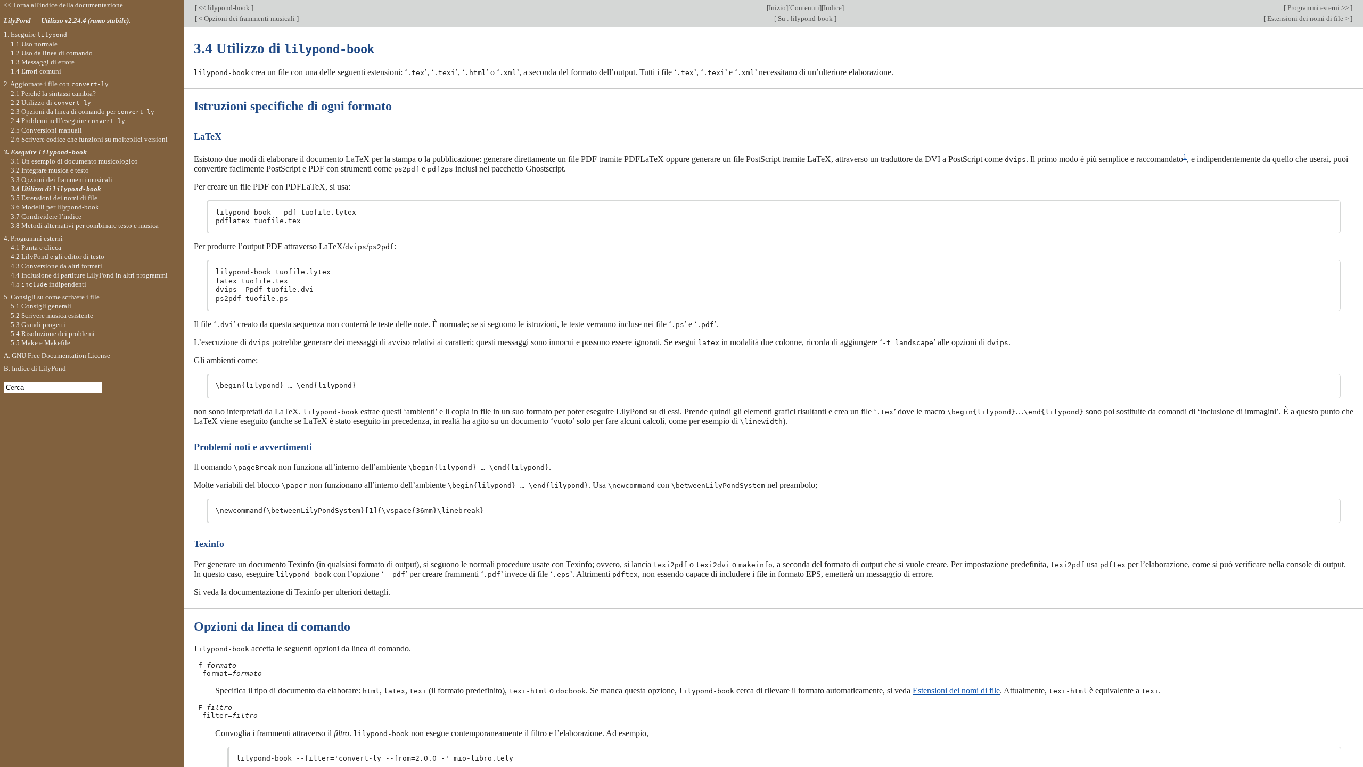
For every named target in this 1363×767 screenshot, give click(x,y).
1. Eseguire (35, 34)
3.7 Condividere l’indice (46, 217)
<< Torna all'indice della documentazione (63, 5)
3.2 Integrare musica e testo (50, 170)
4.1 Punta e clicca (36, 247)
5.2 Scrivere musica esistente (52, 316)
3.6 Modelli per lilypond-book (55, 207)
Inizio (777, 8)
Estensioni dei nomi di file (956, 690)
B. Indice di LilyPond (35, 368)
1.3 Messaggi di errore (43, 62)
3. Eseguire (45, 152)
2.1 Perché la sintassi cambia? (53, 93)
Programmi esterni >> (1318, 8)
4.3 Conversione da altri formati (56, 266)
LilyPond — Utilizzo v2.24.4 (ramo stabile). (67, 21)
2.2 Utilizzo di (51, 103)
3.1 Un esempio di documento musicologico (74, 161)
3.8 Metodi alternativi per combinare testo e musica (85, 226)
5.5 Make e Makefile (40, 343)
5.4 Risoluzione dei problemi (53, 334)
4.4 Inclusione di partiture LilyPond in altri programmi (89, 275)
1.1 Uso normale (34, 44)
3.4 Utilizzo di (56, 189)
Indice (833, 8)
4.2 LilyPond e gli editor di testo (57, 256)
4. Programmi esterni (33, 238)
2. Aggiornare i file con (56, 84)
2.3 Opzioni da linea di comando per (82, 112)
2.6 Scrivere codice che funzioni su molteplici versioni (89, 139)
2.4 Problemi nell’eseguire (68, 121)
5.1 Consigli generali (41, 306)
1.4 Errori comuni (36, 71)
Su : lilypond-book (805, 18)
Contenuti (804, 8)
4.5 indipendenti (48, 284)
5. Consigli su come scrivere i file (52, 297)
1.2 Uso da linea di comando (52, 53)
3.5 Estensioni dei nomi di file (54, 198)
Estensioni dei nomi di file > (1308, 18)
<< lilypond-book (224, 8)
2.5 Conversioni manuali (46, 130)
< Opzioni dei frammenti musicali (247, 18)
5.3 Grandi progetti (38, 325)
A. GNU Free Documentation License (57, 356)
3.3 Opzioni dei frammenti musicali (61, 180)
